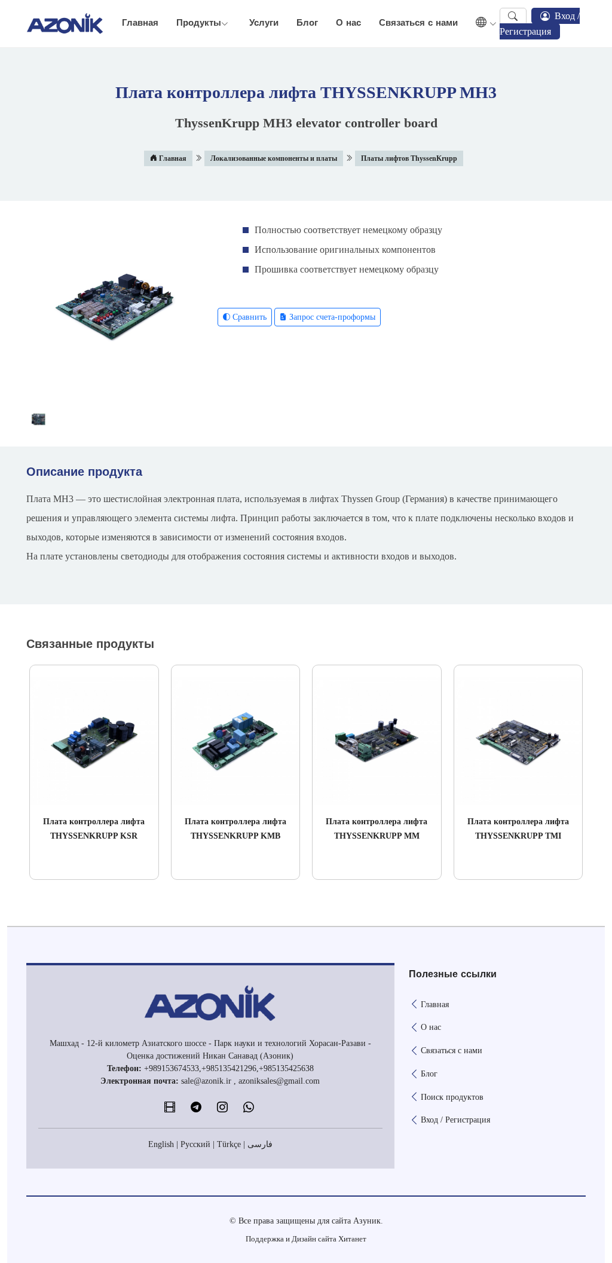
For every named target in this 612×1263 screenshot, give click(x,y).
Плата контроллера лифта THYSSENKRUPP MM (376, 828)
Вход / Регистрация (540, 24)
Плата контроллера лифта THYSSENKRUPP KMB (235, 828)
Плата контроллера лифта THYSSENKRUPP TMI (518, 828)
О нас (348, 23)
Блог (307, 23)
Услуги (264, 23)
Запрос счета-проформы (331, 317)
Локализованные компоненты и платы (273, 158)
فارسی (260, 1144)
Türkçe (229, 1144)
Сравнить (248, 317)
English (161, 1144)
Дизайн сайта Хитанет (329, 1238)
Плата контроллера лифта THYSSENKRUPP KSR (94, 828)
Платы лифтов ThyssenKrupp (409, 158)
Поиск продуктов (452, 1097)
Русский (195, 1144)
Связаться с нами (418, 23)
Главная (140, 23)
